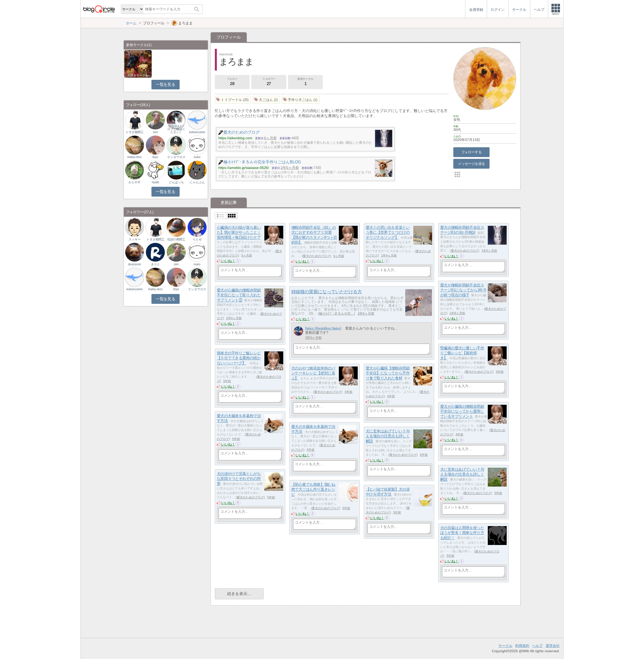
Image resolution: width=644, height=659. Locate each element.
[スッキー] (134, 227)
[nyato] (155, 170)
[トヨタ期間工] (134, 120)
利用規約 (522, 646)
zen (155, 132)
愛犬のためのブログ (316, 256)
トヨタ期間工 (135, 132)
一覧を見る (165, 84)
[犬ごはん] (266, 99)
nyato (155, 182)
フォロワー (268, 81)
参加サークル (305, 81)
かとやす (135, 182)
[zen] (155, 120)
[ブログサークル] (99, 9)
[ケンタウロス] (176, 145)
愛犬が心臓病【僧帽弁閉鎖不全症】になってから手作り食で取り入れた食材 (388, 373)
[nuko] (197, 145)
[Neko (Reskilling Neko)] (298, 331)
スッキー (135, 239)
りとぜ (197, 239)
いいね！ (228, 261)
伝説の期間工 (176, 239)
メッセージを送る (471, 164)
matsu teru (134, 157)
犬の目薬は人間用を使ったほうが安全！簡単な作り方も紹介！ (462, 533)
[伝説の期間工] (176, 227)
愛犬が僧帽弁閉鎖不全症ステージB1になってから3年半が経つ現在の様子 (463, 290)
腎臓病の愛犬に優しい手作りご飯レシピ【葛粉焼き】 (462, 353)
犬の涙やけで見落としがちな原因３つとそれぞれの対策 (239, 478)
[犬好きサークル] (138, 63)
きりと (155, 264)
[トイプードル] (233, 99)
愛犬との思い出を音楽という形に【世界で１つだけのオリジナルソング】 (388, 232)
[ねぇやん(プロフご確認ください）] (176, 120)
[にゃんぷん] (197, 170)
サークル (505, 646)
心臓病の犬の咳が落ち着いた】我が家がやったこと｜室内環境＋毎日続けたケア (239, 232)
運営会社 (553, 646)
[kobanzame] (197, 120)
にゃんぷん (197, 182)
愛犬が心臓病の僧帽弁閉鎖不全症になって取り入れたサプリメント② (239, 295)
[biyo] (155, 145)
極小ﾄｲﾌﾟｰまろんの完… (336, 313)
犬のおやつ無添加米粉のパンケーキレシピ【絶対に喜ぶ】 (313, 373)
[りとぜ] (197, 227)
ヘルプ (537, 646)
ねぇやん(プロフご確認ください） (176, 129)
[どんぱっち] (176, 170)
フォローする (471, 152)
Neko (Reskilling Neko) (323, 328)
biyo (155, 157)
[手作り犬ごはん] (300, 99)
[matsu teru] (134, 145)
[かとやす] (134, 170)
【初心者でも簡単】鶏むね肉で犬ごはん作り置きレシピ (313, 489)
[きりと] (155, 252)
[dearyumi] (134, 252)
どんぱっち (176, 182)
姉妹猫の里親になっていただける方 (326, 291)
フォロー (232, 81)
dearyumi (134, 264)
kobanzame (197, 132)
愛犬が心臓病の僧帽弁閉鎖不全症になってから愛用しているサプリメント (462, 411)
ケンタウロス (176, 157)
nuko (197, 157)
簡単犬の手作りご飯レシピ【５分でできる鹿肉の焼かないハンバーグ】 (239, 358)
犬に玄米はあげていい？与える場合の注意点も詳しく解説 (388, 436)
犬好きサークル (137, 75)
